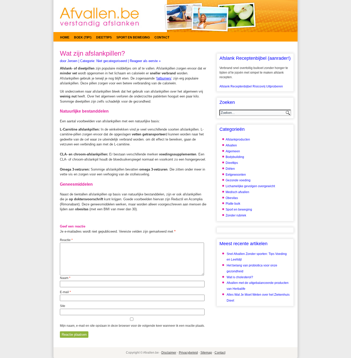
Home (64, 37)
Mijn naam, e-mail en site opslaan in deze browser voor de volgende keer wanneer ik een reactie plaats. (132, 325)
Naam (65, 278)
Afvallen (231, 145)
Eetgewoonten (236, 174)
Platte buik (233, 203)
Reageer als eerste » (145, 61)
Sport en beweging (133, 37)
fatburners (163, 78)
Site (62, 306)
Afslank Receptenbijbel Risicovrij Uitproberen (251, 86)
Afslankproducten (238, 139)
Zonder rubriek (236, 215)
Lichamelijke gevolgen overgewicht (250, 186)
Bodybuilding (235, 157)
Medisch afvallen (237, 192)
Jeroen (72, 61)
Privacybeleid (188, 352)
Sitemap (206, 352)
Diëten (230, 169)
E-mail (65, 292)
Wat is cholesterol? (240, 277)
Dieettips (104, 37)
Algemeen (233, 151)
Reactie (66, 240)
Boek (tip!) (82, 37)
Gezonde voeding (238, 180)
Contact (161, 37)
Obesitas (232, 198)
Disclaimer (168, 352)
